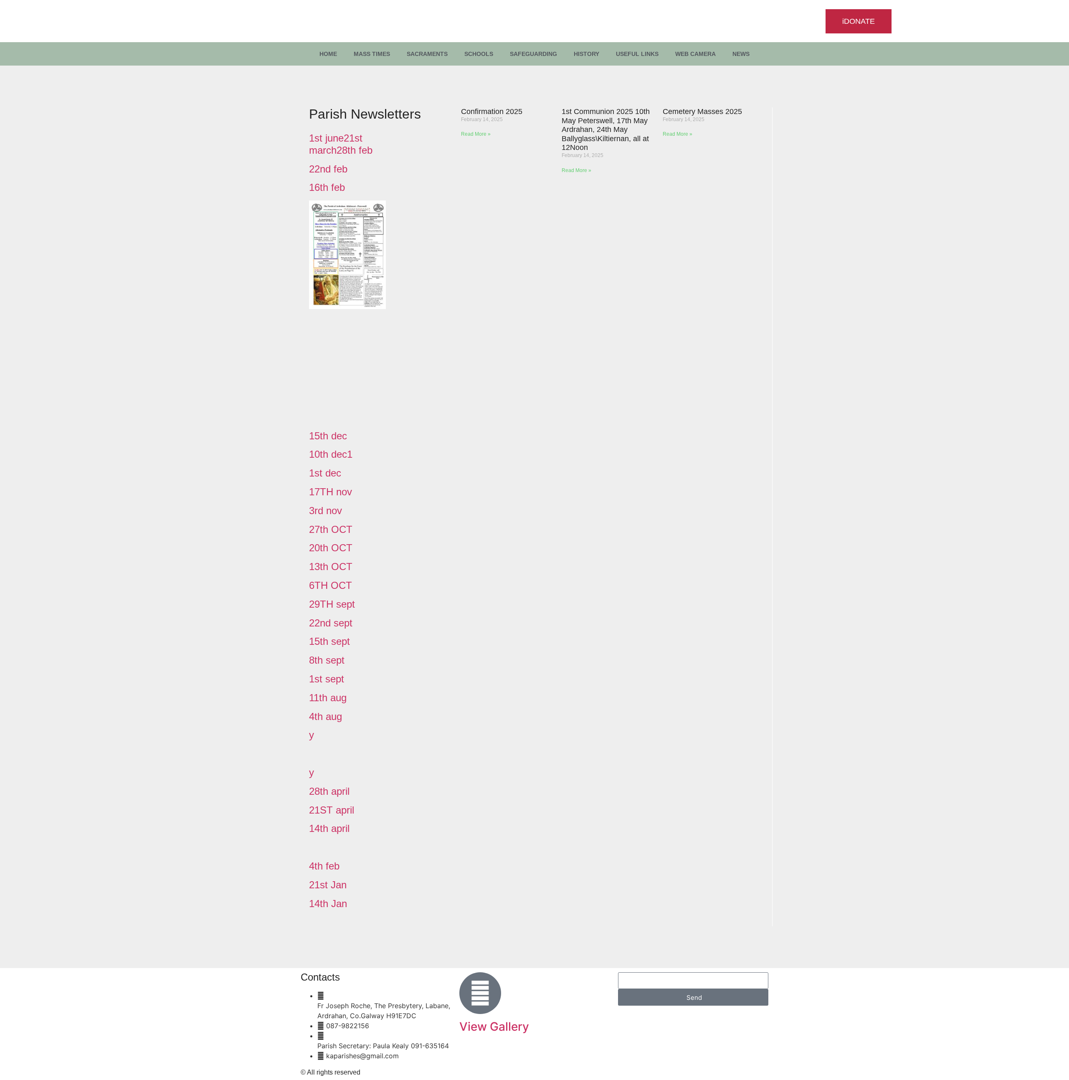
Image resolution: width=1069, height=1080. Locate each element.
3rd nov (325, 510)
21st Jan (328, 884)
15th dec (328, 435)
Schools (478, 54)
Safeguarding (533, 54)
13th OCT (330, 566)
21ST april (331, 810)
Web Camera (695, 54)
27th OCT (330, 529)
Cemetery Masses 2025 (702, 111)
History (586, 54)
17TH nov (330, 491)
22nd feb (328, 169)
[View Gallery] (480, 993)
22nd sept (330, 623)
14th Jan (328, 903)
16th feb (327, 187)
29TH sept (332, 604)
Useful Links (637, 54)
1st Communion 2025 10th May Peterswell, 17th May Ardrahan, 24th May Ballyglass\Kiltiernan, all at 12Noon (606, 129)
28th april (329, 791)
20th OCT (330, 547)
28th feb (354, 150)
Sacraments (427, 54)
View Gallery (494, 1026)
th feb (326, 866)
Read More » (476, 134)
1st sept (326, 679)
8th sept (327, 660)
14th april (329, 828)
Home (328, 54)
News (741, 54)
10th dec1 (330, 454)
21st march (335, 144)
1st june (326, 138)
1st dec (325, 473)
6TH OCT (330, 585)
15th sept (329, 641)
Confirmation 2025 (491, 111)
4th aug (325, 716)
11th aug (328, 697)
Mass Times (372, 54)
